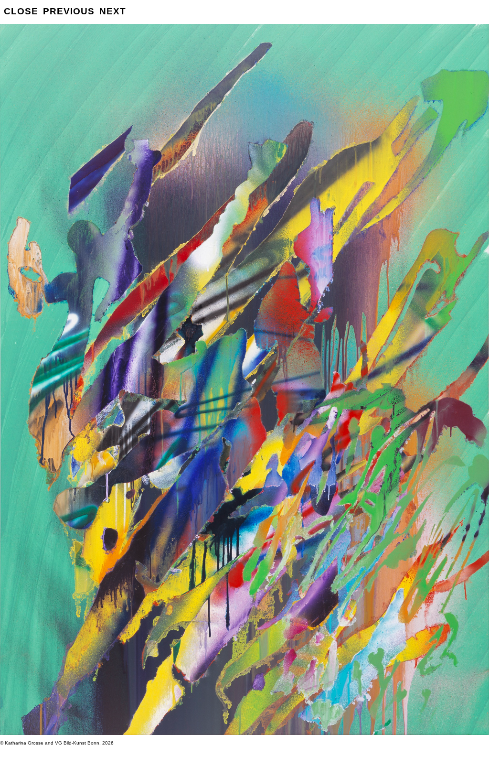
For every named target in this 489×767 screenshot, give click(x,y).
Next (112, 11)
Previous (69, 11)
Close (21, 11)
